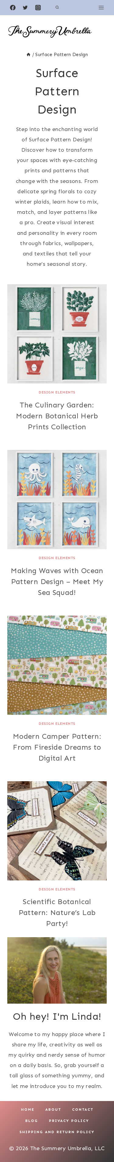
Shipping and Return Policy (57, 1132)
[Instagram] (38, 7)
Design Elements (57, 392)
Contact (82, 1109)
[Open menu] (101, 7)
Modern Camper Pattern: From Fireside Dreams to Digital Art (57, 747)
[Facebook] (12, 7)
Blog (31, 1121)
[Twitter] (25, 7)
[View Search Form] (57, 7)
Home (27, 1109)
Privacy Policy (69, 1121)
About (53, 1109)
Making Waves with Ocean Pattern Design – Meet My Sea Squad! (57, 581)
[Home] (28, 54)
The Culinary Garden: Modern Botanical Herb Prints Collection (57, 415)
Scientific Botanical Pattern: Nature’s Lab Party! (57, 912)
